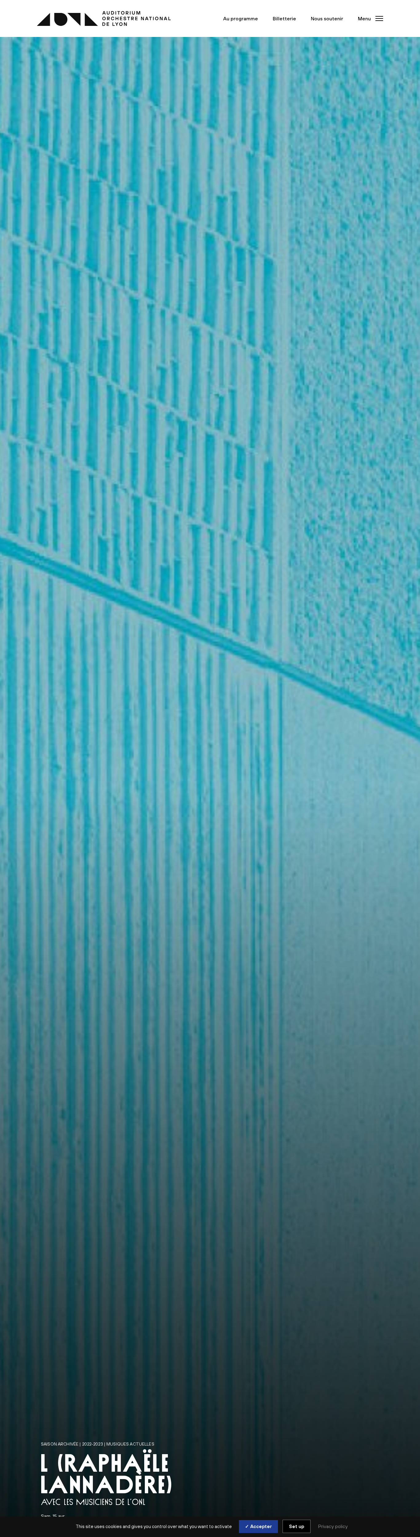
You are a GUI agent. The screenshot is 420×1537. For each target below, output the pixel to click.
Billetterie (284, 18)
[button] (368, 18)
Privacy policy (333, 1526)
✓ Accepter (258, 1526)
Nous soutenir (327, 18)
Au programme (240, 18)
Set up (296, 1526)
